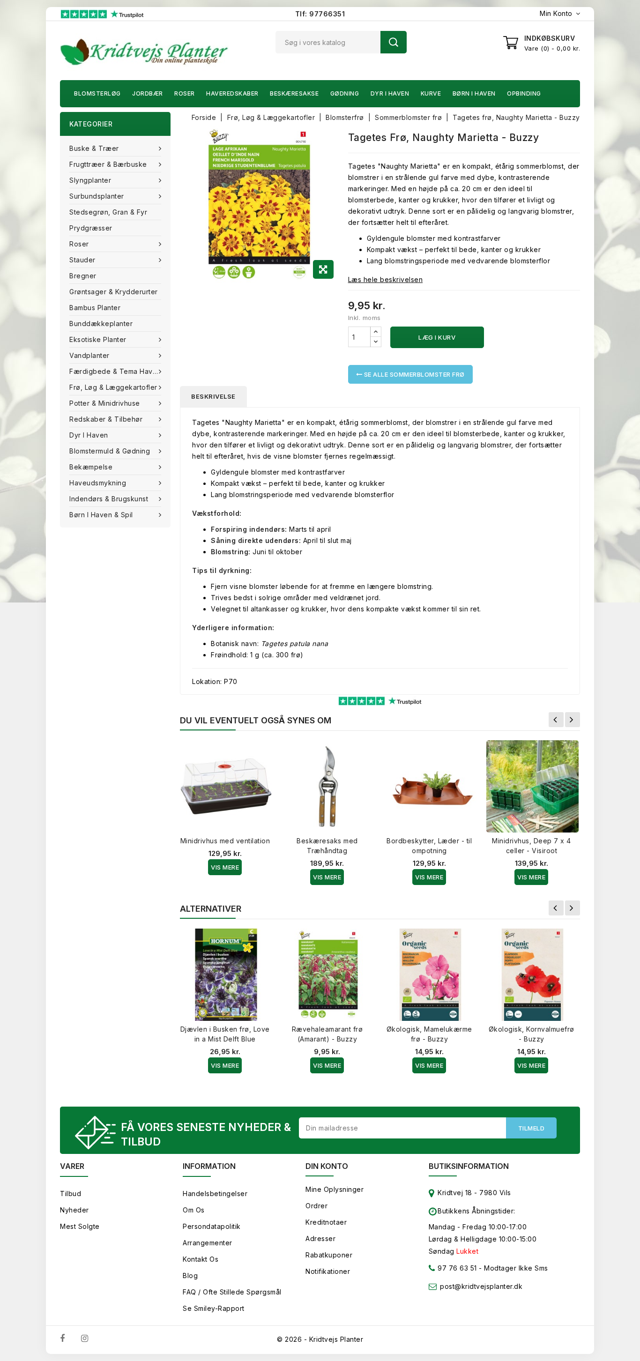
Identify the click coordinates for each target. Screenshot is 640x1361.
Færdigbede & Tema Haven (115, 371)
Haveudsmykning (97, 483)
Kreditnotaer (326, 1222)
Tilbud (70, 1193)
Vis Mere (225, 867)
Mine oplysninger (334, 1189)
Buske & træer (94, 148)
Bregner (83, 276)
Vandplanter (89, 355)
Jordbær (147, 93)
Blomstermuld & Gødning (109, 451)
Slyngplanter (90, 180)
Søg (393, 42)
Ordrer (316, 1206)
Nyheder (74, 1210)
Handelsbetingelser (215, 1193)
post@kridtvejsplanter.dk (481, 1286)
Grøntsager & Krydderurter (113, 292)
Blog (190, 1275)
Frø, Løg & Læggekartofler (113, 387)
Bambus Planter (94, 308)
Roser (184, 93)
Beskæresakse (294, 93)
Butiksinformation (469, 1166)
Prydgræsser (90, 228)
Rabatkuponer (328, 1255)
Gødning (344, 93)
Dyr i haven (390, 93)
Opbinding (524, 93)
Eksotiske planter (98, 339)
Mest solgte (80, 1226)
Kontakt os (200, 1259)
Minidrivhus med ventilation (225, 841)
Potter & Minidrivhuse (104, 403)
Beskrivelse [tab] (213, 396)
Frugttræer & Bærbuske (108, 164)
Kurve (431, 93)
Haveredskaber (232, 93)
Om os (194, 1210)
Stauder (82, 260)
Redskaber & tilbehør (105, 419)
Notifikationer (327, 1271)
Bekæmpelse (90, 467)
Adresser (320, 1238)
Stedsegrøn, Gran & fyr (108, 212)
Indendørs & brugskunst (108, 499)
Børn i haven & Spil (101, 515)
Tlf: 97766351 (320, 14)
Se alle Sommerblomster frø (413, 374)
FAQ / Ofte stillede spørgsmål (232, 1292)
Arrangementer (207, 1243)
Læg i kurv (436, 337)
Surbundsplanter (96, 196)
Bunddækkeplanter (101, 323)
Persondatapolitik (212, 1226)
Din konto (326, 1166)
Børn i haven (474, 93)
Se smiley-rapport (214, 1308)
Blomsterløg (97, 93)
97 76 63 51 (456, 1268)
